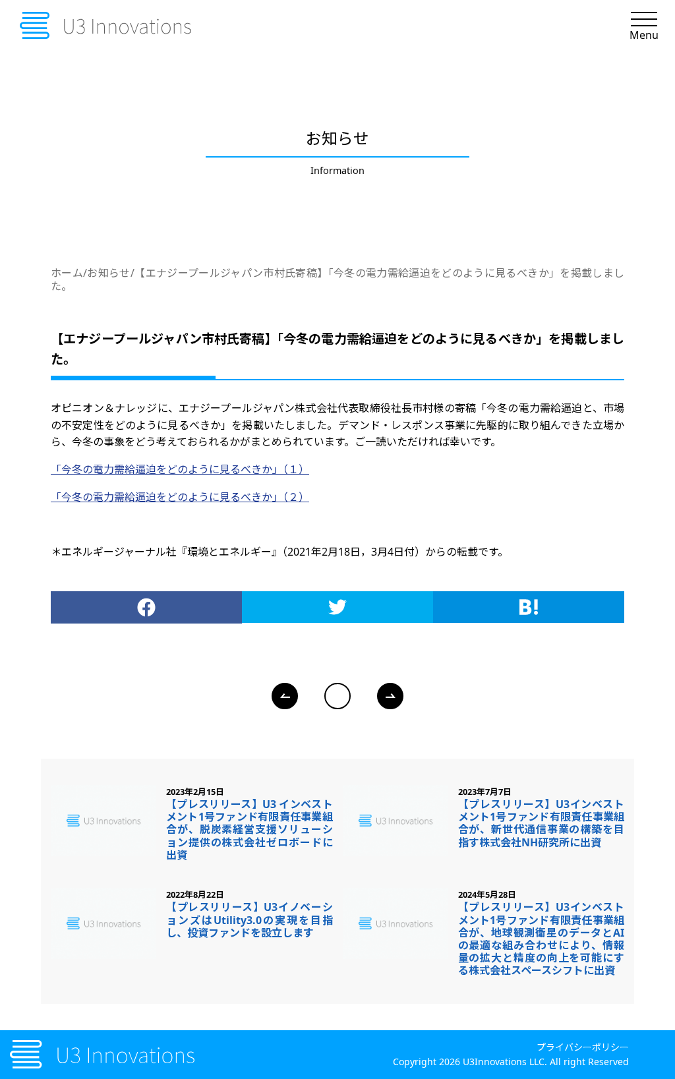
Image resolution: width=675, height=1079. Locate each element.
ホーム (67, 273)
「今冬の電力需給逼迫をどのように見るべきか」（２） (180, 497)
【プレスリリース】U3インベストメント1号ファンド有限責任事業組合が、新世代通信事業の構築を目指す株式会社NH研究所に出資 (541, 823)
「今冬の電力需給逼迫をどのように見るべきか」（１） (180, 469)
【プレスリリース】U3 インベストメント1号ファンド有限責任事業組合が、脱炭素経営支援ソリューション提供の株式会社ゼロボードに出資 (249, 829)
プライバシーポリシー (583, 1047)
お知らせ (109, 273)
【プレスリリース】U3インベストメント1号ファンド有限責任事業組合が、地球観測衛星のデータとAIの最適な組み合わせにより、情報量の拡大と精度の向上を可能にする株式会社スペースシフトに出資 (541, 938)
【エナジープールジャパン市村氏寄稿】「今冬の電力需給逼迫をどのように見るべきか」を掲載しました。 (337, 279)
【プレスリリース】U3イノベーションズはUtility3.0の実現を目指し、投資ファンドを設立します (249, 919)
